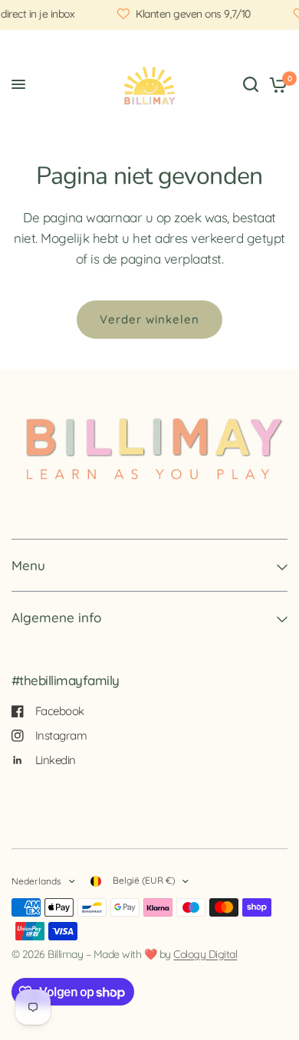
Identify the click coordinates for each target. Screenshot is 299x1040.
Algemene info (56, 617)
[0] (276, 84)
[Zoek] (251, 84)
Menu (28, 565)
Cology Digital (205, 954)
